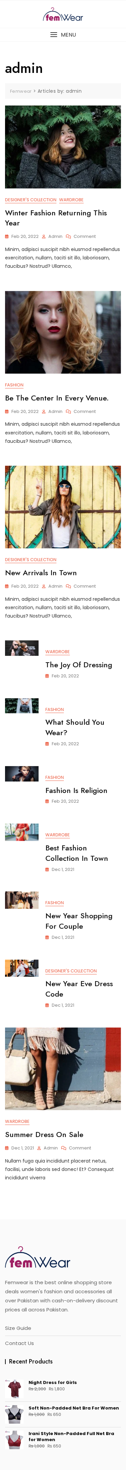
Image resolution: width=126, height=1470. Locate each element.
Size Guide (18, 1328)
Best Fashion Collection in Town (76, 853)
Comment (85, 236)
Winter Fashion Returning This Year (56, 217)
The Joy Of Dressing (78, 664)
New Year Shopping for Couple (79, 920)
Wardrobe (71, 200)
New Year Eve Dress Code (79, 988)
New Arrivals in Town (41, 572)
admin (55, 236)
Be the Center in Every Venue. (57, 397)
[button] (63, 35)
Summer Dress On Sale (44, 1134)
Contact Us (19, 1343)
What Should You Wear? (74, 727)
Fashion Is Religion (76, 790)
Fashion (14, 385)
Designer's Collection (30, 200)
